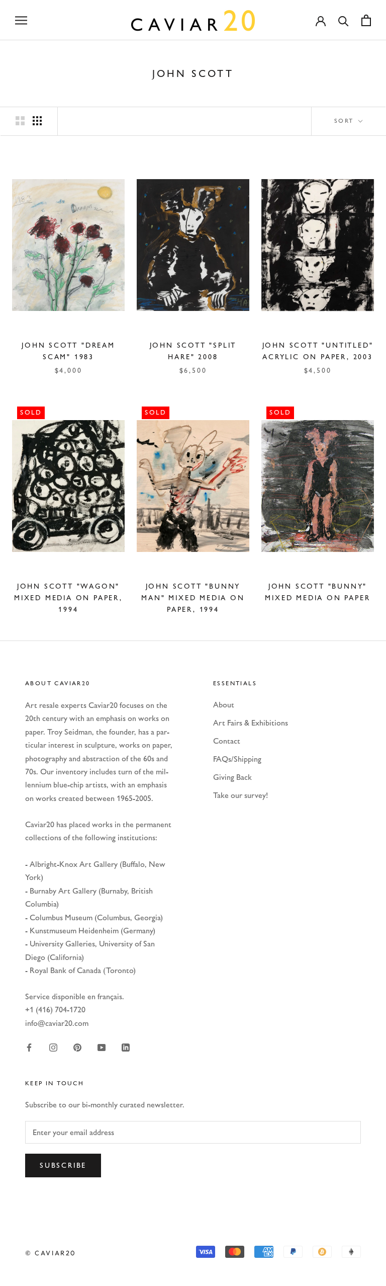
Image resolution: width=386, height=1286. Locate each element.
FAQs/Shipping (237, 759)
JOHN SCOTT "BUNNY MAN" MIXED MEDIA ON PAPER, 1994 (192, 598)
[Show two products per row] (20, 120)
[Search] (343, 20)
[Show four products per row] (37, 120)
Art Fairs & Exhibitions (250, 723)
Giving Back (232, 777)
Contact (226, 741)
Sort (345, 121)
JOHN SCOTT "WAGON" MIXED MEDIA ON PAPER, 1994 (68, 598)
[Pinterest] (77, 1046)
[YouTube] (102, 1046)
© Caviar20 (50, 1253)
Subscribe (63, 1165)
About (223, 704)
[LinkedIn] (126, 1046)
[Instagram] (53, 1046)
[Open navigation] (21, 20)
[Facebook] (29, 1046)
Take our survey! (240, 795)
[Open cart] (366, 20)
